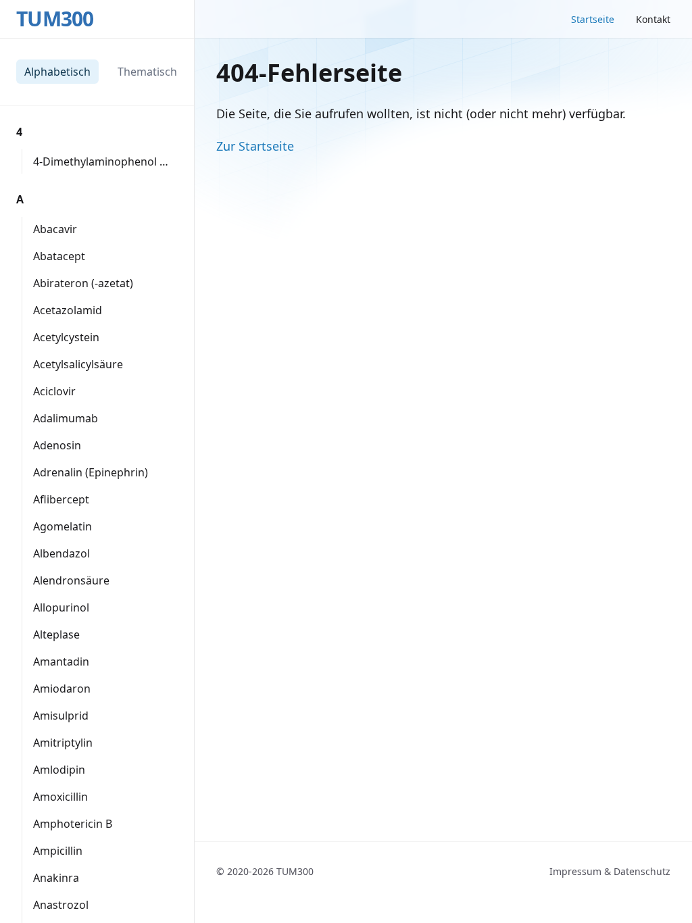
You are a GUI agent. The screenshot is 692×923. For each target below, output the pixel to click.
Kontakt (653, 19)
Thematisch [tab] (147, 71)
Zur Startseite (255, 146)
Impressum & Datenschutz (609, 871)
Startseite (592, 19)
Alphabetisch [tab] (57, 71)
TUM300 (55, 19)
